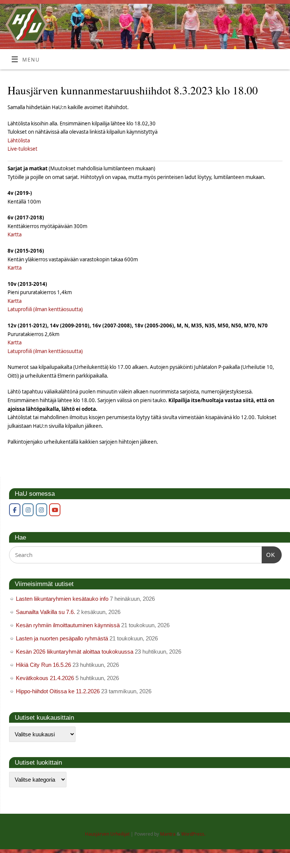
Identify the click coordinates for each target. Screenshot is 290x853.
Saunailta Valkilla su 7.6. (45, 612)
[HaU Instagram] (28, 509)
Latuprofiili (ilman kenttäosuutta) (45, 309)
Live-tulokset (22, 148)
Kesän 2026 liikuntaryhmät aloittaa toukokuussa (74, 651)
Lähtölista (19, 140)
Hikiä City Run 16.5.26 (43, 665)
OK (268, 554)
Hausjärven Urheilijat (107, 834)
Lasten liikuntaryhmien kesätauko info (62, 598)
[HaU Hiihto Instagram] (41, 509)
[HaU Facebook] (14, 509)
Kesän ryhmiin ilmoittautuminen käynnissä (68, 625)
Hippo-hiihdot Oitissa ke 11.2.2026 (58, 691)
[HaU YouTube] (54, 509)
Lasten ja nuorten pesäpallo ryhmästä (62, 638)
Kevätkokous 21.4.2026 (45, 678)
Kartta (15, 234)
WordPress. (193, 834)
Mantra (168, 834)
